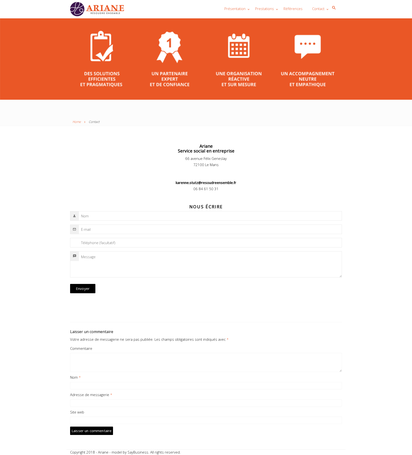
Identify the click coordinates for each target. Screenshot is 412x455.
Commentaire (81, 348)
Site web (77, 412)
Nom (75, 377)
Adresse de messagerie (91, 394)
